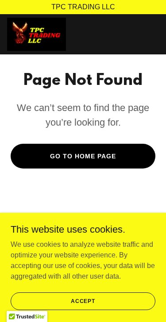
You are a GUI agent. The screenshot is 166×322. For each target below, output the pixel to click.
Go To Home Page (83, 156)
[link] (36, 34)
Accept (83, 301)
